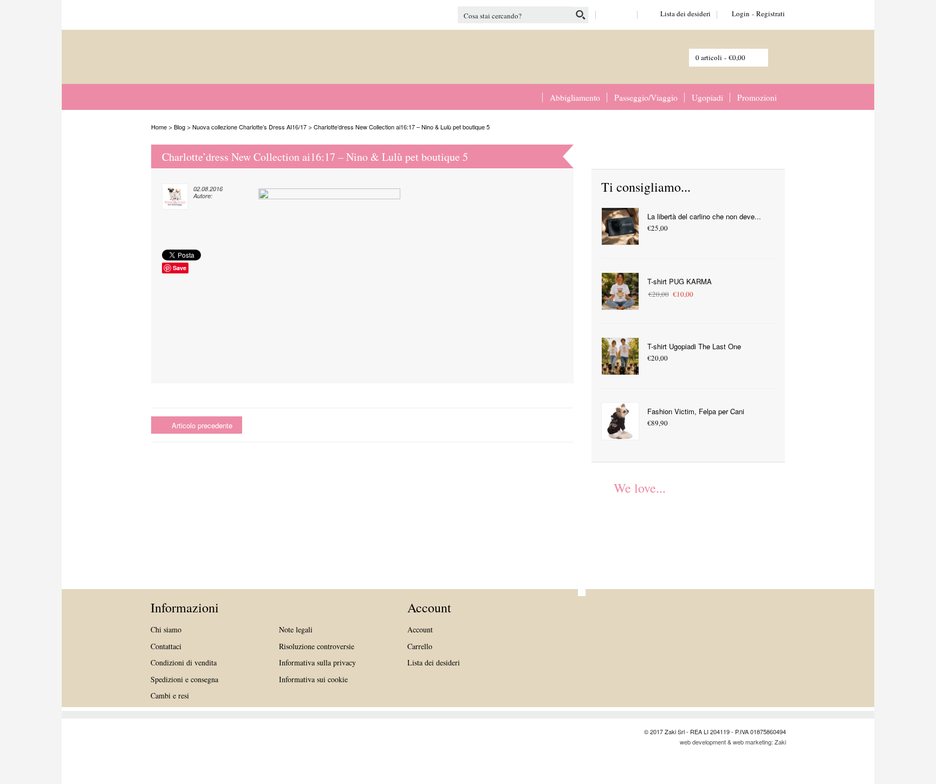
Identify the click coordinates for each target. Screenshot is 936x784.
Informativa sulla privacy (317, 662)
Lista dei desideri (677, 13)
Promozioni (757, 97)
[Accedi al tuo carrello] (769, 56)
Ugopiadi (707, 97)
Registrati (770, 13)
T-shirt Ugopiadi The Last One (694, 346)
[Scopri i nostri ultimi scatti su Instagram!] (625, 13)
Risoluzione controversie (316, 646)
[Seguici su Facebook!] (608, 13)
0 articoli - (720, 57)
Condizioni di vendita (184, 662)
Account (420, 629)
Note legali (296, 629)
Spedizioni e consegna (184, 679)
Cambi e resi (170, 695)
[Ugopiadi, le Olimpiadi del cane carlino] (619, 530)
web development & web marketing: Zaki (733, 741)
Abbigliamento (575, 97)
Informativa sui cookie (313, 679)
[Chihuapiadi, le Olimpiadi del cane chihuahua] (679, 530)
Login (741, 13)
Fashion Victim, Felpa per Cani (695, 411)
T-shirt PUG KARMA (679, 281)
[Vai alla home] (197, 64)
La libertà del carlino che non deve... (704, 216)
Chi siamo (166, 629)
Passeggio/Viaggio (646, 97)
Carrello (419, 646)
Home (532, 97)
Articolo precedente (202, 425)
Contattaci (166, 646)
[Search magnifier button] (580, 14)
